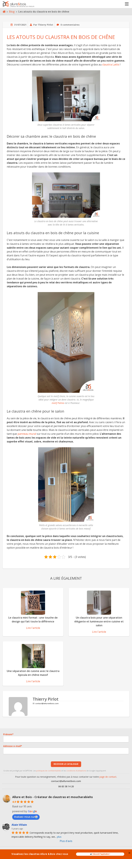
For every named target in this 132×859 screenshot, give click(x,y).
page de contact (107, 776)
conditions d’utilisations (76, 771)
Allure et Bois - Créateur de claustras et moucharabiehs (52, 797)
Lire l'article (33, 628)
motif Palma (58, 402)
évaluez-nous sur (24, 816)
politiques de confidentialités (48, 771)
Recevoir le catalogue (66, 764)
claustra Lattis (110, 64)
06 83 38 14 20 (66, 786)
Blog (12, 11)
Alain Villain (19, 825)
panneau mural (27, 434)
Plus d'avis (66, 841)
